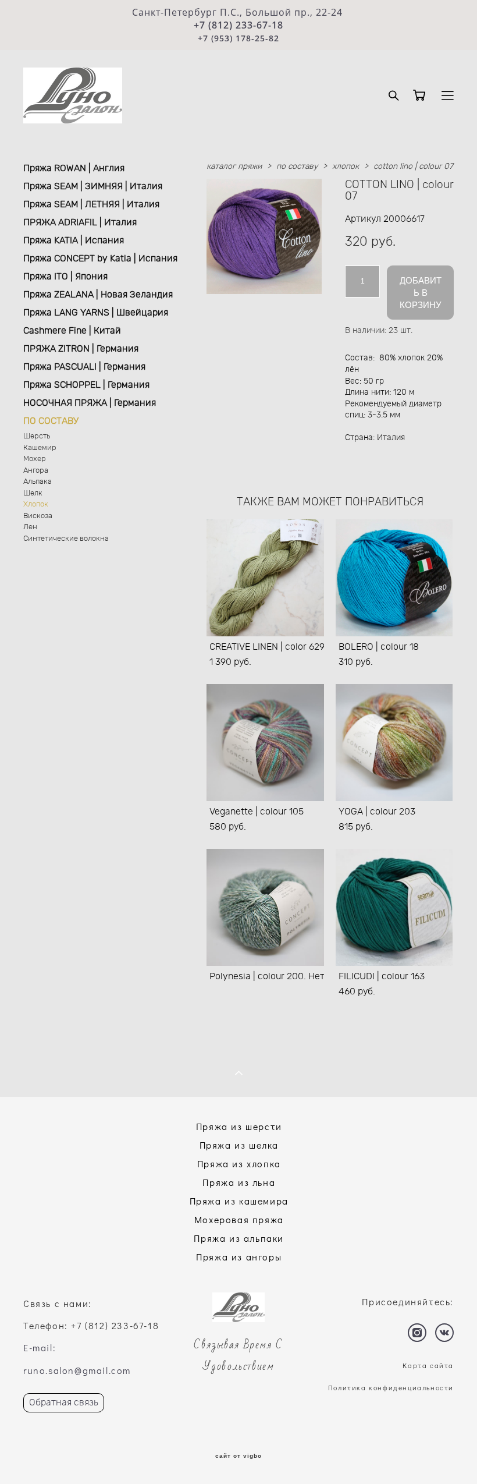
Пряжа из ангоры (239, 1257)
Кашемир (39, 448)
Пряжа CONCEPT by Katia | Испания (100, 258)
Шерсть (36, 436)
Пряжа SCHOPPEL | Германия (86, 384)
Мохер (34, 459)
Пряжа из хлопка (239, 1163)
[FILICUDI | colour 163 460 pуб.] (394, 907)
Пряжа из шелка (239, 1145)
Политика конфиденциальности (391, 1387)
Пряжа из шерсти (239, 1126)
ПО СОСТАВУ (51, 421)
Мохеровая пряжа (239, 1219)
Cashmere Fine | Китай (72, 330)
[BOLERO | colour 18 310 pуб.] (394, 577)
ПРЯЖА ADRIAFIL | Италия (80, 222)
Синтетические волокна (66, 539)
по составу (297, 166)
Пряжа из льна (238, 1182)
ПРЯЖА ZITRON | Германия (80, 348)
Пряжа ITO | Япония (65, 276)
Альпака (37, 482)
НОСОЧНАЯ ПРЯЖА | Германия (89, 403)
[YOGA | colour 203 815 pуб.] (394, 742)
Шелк (32, 493)
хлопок (345, 166)
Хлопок (35, 504)
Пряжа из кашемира (239, 1201)
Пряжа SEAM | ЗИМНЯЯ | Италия (92, 186)
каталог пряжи (234, 166)
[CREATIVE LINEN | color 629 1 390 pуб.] (265, 577)
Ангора (35, 470)
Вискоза (37, 516)
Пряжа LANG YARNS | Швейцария (95, 312)
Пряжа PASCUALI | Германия (84, 366)
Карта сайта (428, 1365)
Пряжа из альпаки (239, 1238)
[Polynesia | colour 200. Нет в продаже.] (265, 907)
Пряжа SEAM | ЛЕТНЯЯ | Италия (91, 204)
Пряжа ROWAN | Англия (73, 168)
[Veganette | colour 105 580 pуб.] (265, 742)
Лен (30, 527)
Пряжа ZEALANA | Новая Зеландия (98, 294)
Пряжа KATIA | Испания (73, 240)
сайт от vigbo (238, 1456)
